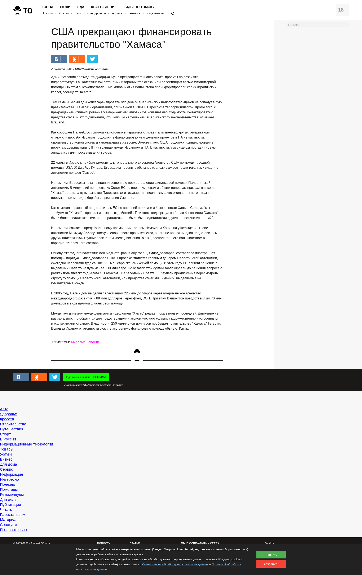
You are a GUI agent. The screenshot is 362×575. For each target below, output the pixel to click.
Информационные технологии (26, 444)
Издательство (155, 13)
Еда (80, 7)
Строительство (13, 424)
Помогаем (9, 489)
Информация (11, 474)
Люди (65, 7)
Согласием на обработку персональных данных (175, 564)
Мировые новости (85, 342)
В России (8, 439)
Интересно (9, 479)
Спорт (5, 434)
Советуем (8, 525)
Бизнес (6, 459)
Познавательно (13, 530)
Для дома (8, 464)
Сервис (6, 469)
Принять (271, 554)
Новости (47, 13)
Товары (6, 449)
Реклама (134, 13)
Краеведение (104, 7)
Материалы (10, 520)
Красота (7, 419)
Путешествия (11, 429)
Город (47, 7)
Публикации (10, 504)
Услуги (6, 454)
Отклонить (271, 564)
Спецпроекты (96, 13)
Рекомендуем (12, 494)
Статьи (64, 13)
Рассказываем (12, 515)
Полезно (7, 484)
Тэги (78, 13)
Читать (6, 510)
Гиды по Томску (139, 7)
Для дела (8, 499)
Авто (4, 409)
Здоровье (8, 414)
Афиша (117, 13)
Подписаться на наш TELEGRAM (86, 377)
